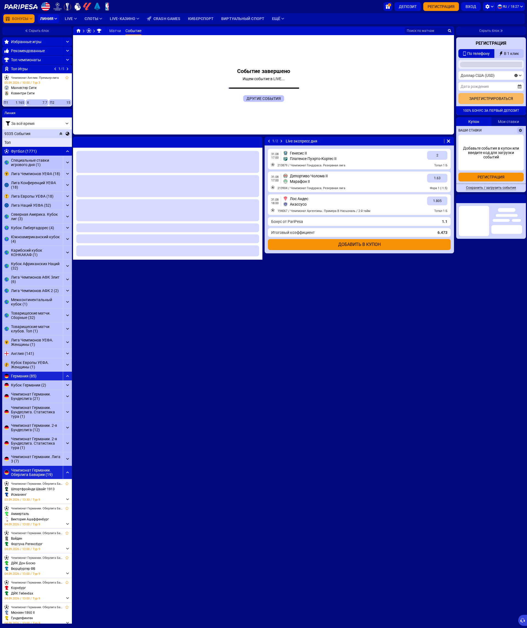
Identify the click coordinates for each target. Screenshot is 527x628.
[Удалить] (448, 141)
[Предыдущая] (55, 69)
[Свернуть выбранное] (61, 133)
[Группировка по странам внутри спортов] (67, 133)
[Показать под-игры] (67, 499)
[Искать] (449, 30)
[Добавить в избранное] (67, 77)
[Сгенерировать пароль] (506, 130)
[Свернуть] (67, 151)
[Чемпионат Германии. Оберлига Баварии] (99, 30)
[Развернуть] (67, 41)
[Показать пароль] (518, 130)
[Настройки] (489, 6)
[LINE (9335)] (78, 30)
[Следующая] (67, 69)
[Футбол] (89, 30)
